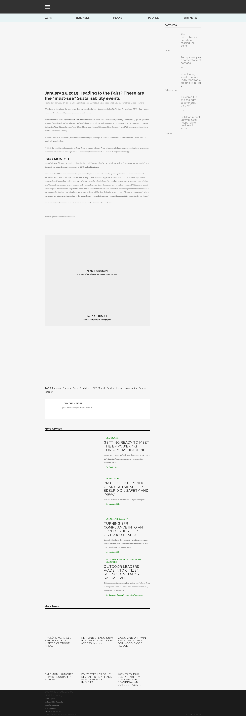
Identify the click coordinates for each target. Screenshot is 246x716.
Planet (118, 17)
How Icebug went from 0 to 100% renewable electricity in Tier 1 (191, 80)
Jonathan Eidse (129, 103)
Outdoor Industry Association (122, 388)
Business (83, 17)
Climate (93, 103)
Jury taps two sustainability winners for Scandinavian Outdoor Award (130, 679)
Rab (182, 67)
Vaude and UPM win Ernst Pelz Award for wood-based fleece (132, 641)
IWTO (167, 50)
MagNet (168, 133)
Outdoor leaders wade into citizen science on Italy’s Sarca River (121, 572)
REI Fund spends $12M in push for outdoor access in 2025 (97, 640)
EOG (182, 110)
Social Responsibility (108, 103)
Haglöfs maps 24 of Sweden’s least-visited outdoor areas (59, 641)
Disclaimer (196, 714)
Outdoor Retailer (75, 119)
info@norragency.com (52, 714)
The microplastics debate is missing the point (189, 40)
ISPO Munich (57, 159)
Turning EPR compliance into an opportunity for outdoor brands (123, 529)
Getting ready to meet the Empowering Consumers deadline (126, 446)
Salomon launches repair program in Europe (59, 677)
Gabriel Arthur (171, 90)
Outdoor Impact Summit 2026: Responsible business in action (190, 123)
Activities (111, 559)
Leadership (111, 562)
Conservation (134, 559)
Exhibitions (86, 388)
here (110, 202)
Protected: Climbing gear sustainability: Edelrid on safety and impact (126, 488)
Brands (109, 438)
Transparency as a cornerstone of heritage (191, 60)
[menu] (47, 7)
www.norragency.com (68, 714)
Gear (48, 17)
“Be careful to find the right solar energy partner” (189, 101)
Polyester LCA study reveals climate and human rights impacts (96, 678)
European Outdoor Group (65, 388)
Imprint (187, 714)
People (153, 17)
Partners (190, 17)
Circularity (121, 519)
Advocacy (122, 559)
